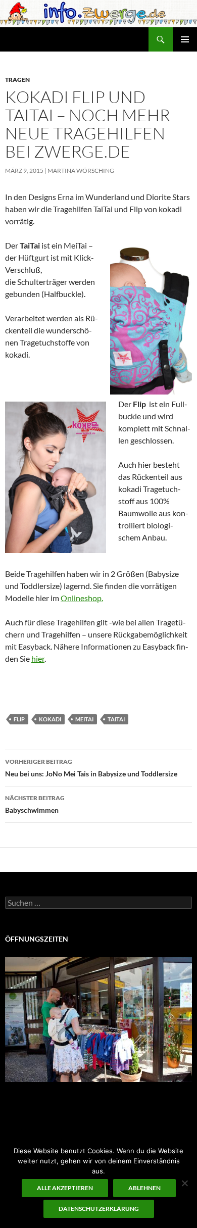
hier (37, 658)
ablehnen (144, 1188)
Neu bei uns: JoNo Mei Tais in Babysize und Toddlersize (91, 768)
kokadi (50, 719)
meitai (84, 719)
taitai (116, 719)
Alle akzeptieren (65, 1188)
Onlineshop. (82, 598)
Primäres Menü (185, 39)
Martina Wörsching (80, 170)
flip (19, 719)
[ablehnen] (184, 1183)
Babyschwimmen (35, 804)
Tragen (17, 79)
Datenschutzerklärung (99, 1208)
